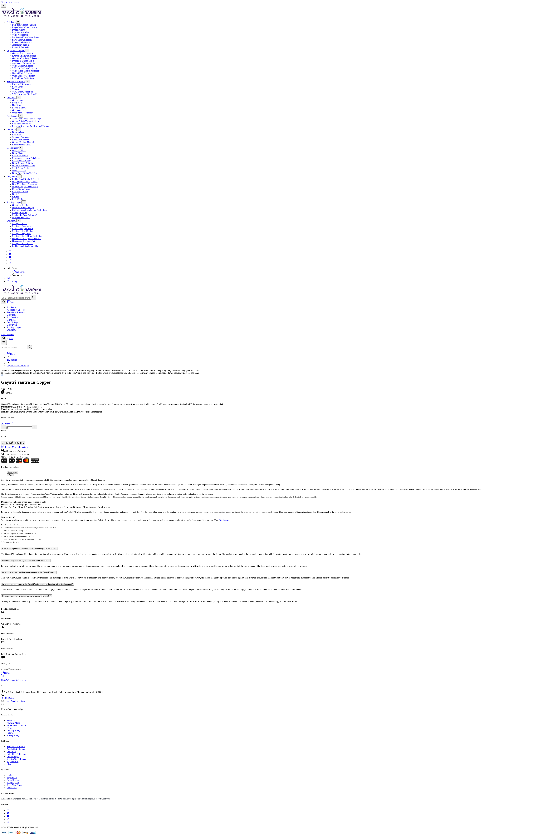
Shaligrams (11, 221)
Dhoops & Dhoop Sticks (23, 61)
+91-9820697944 (8, 698)
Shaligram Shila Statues (22, 243)
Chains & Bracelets (20, 139)
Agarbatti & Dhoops (16, 50)
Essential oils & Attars (22, 42)
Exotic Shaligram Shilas (22, 228)
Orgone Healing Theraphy (23, 142)
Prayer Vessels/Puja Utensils (24, 27)
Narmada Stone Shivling (23, 207)
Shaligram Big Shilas (21, 233)
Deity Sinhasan (19, 150)
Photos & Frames (19, 108)
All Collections (7, 334)
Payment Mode (13, 723)
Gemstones (11, 129)
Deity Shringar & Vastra (22, 163)
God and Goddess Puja (22, 124)
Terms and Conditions (16, 725)
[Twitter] (10, 254)
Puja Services (12, 116)
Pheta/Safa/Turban (20, 191)
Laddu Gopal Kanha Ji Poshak (25, 179)
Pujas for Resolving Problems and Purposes (31, 126)
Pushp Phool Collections (23, 78)
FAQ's (9, 728)
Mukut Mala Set (19, 170)
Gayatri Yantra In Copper (18, 365)
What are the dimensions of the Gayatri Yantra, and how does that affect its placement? (37, 584)
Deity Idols (11, 97)
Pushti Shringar (19, 199)
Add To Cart (7, 443)
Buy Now (20, 443)
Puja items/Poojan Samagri (24, 25)
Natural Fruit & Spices (22, 73)
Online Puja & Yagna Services (25, 121)
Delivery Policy (13, 730)
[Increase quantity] (34, 427)
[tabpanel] (266, 511)
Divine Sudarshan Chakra (23, 165)
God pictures (17, 110)
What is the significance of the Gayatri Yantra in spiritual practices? (29, 549)
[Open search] (3, 302)
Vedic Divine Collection (22, 66)
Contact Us (12, 787)
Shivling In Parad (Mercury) (24, 215)
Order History (13, 780)
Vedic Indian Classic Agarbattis (26, 71)
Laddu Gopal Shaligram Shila (25, 246)
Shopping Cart (13, 782)
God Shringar (13, 148)
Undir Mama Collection (22, 113)
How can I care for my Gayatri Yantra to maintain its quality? (26, 596)
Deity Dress (12, 176)
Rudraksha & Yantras (16, 81)
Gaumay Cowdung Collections (25, 58)
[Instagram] (10, 260)
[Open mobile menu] (4, 342)
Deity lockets (18, 132)
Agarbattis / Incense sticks (23, 63)
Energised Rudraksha (21, 84)
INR (9, 278)
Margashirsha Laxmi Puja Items (26, 158)
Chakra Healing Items (21, 144)
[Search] (33, 297)
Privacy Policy (13, 735)
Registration (12, 777)
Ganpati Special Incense (22, 53)
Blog (9, 764)
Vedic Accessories (20, 35)
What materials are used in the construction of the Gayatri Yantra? (28, 572)
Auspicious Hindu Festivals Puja (26, 119)
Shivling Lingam (14, 202)
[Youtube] (10, 257)
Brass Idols (17, 103)
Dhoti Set (16, 194)
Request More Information (16, 447)
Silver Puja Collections (22, 40)
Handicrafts (17, 105)
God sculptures (18, 100)
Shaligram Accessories (22, 226)
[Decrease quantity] (3, 427)
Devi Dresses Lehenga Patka (24, 181)
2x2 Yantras (12, 360)
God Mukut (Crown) (21, 160)
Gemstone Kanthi (20, 155)
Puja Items (11, 22)
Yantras (15, 89)
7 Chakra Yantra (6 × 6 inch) (24, 94)
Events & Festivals (20, 47)
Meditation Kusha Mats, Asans (25, 37)
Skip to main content (10, 2)
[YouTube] (8, 816)
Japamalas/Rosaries (20, 45)
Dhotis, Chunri (18, 30)
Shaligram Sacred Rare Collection (27, 236)
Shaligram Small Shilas (22, 231)
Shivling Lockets (19, 212)
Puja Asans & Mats (20, 32)
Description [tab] (12, 472)
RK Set (15, 196)
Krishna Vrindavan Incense (24, 56)
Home (13, 354)
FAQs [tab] (10, 475)
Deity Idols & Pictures (16, 754)
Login (9, 775)
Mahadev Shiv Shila (21, 217)
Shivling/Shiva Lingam (17, 759)
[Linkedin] (10, 263)
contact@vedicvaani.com (15, 701)
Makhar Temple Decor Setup (25, 186)
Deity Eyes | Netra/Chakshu (24, 173)
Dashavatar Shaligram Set (23, 241)
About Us (11, 720)
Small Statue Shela (20, 168)
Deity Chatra (17, 153)
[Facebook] (10, 251)
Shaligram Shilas (19, 223)
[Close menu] (3, 6)
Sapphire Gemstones (21, 137)
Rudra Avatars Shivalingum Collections (29, 210)
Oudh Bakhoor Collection (23, 76)
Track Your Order (14, 785)
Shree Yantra (17, 87)
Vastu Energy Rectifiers (22, 92)
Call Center (20, 272)
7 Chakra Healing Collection (24, 68)
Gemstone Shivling (20, 205)
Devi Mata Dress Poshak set (24, 184)
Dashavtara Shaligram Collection (26, 238)
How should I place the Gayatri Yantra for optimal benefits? (26, 560)
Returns (10, 733)
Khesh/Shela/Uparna (21, 189)
